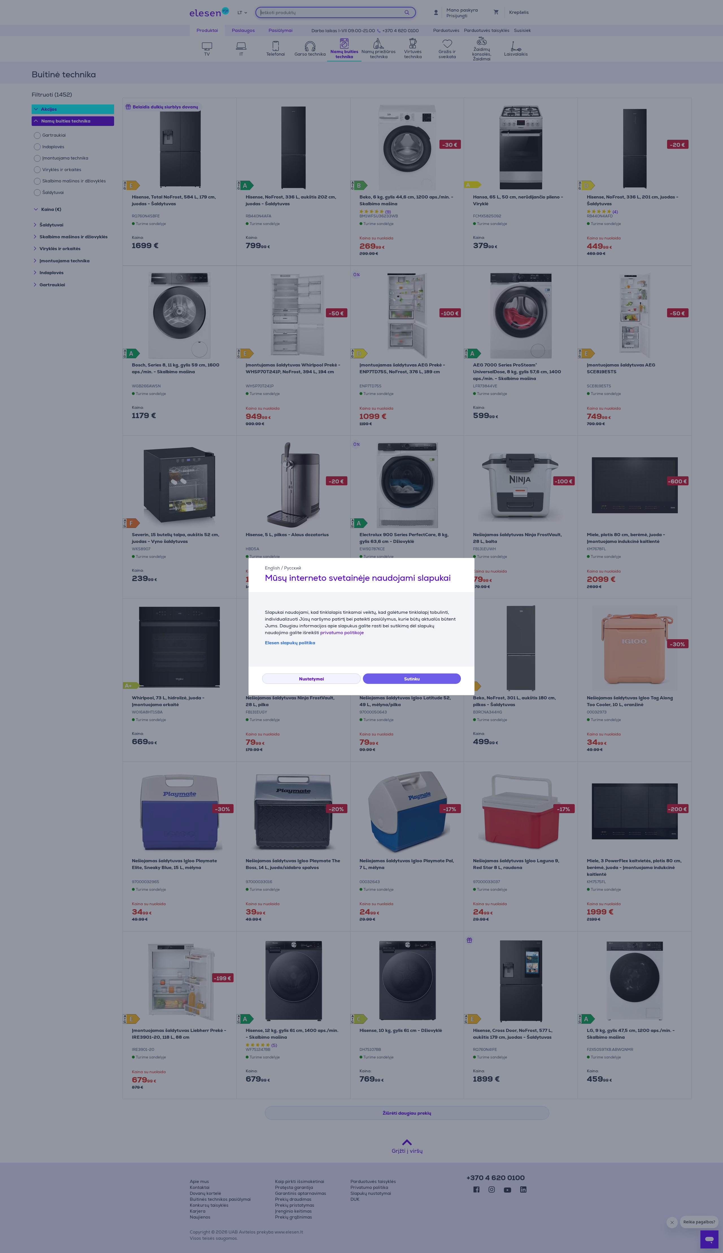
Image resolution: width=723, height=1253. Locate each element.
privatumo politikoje (342, 633)
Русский (292, 568)
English (272, 568)
